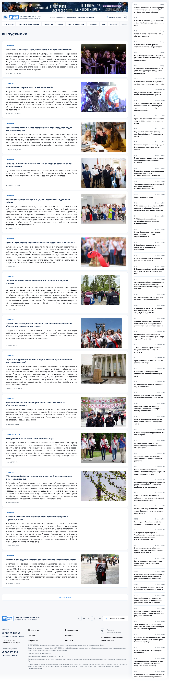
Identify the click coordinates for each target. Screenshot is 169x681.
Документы (33, 640)
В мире (52, 17)
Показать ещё (65, 597)
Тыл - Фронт (48, 24)
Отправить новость (117, 618)
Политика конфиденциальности (114, 631)
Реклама (68, 635)
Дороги (60, 24)
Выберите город (115, 17)
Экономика (71, 17)
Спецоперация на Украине (28, 24)
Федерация (61, 17)
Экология (113, 24)
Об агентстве (33, 630)
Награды (32, 635)
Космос (124, 24)
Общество (90, 17)
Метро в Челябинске (76, 24)
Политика (81, 17)
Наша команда (71, 630)
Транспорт (93, 24)
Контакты (69, 640)
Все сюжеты (8, 24)
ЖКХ (103, 24)
